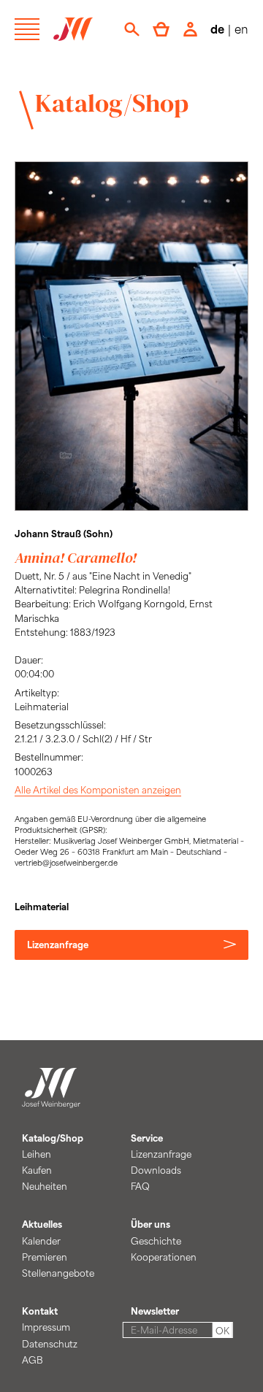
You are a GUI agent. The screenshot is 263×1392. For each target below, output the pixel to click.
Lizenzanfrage (57, 944)
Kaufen (37, 1170)
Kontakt (40, 1311)
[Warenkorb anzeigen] (161, 29)
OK (222, 1331)
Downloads (156, 1170)
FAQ (140, 1186)
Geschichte (156, 1241)
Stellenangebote (58, 1273)
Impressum (46, 1327)
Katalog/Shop (111, 102)
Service (147, 1138)
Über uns (150, 1224)
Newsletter (155, 1311)
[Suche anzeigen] (132, 29)
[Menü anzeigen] (27, 29)
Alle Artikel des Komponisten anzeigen (98, 790)
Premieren (44, 1257)
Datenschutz (49, 1344)
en (241, 28)
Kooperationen (164, 1257)
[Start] (51, 1099)
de (217, 28)
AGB (32, 1360)
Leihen (36, 1154)
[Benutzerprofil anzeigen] (190, 29)
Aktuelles (42, 1224)
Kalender (41, 1241)
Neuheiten (44, 1186)
